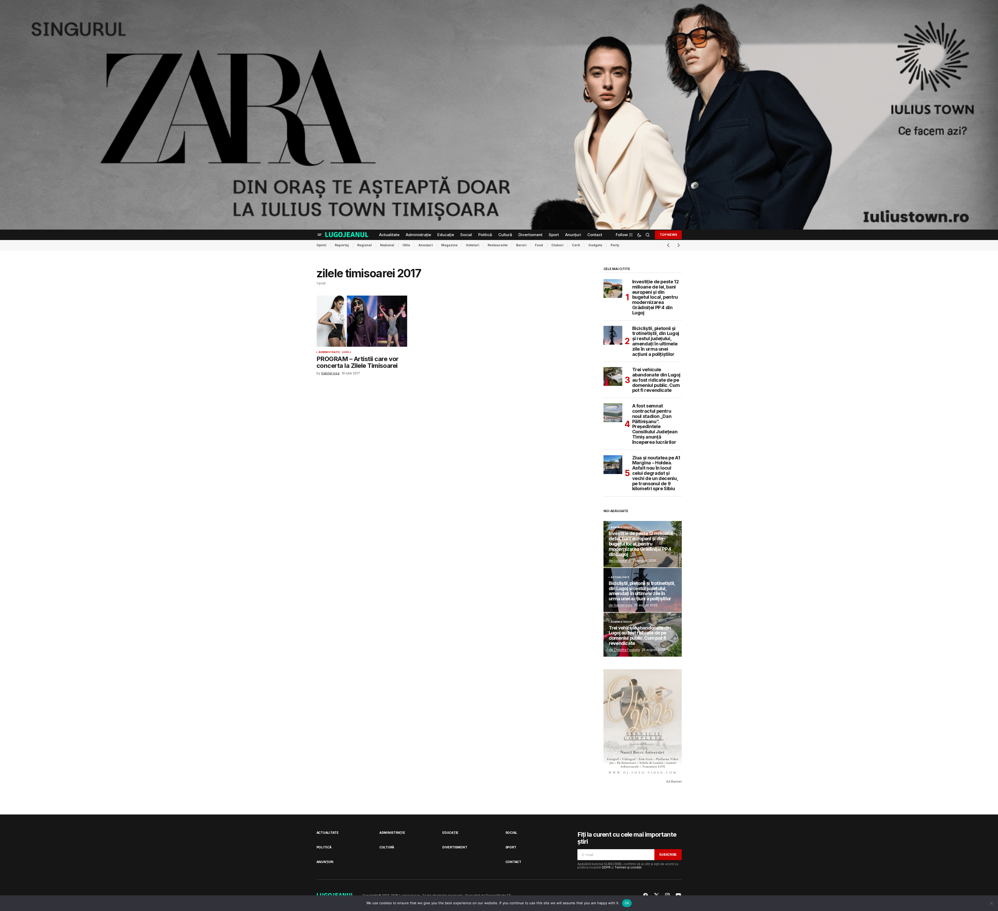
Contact (513, 862)
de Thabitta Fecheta (624, 650)
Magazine (449, 245)
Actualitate (620, 577)
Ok (627, 903)
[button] (319, 235)
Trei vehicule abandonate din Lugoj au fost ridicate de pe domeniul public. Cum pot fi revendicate (656, 380)
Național (387, 245)
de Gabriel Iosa (620, 605)
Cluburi (557, 245)
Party (615, 245)
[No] (991, 903)
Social (511, 833)
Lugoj (346, 352)
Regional (364, 245)
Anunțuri (426, 245)
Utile (406, 245)
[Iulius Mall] (499, 115)
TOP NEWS (668, 235)
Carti (576, 245)
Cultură (386, 847)
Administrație (329, 352)
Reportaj (342, 245)
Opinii (321, 245)
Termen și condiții (628, 867)
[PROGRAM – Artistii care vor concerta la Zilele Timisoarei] (361, 321)
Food (539, 245)
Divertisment (454, 847)
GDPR (606, 867)
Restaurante (498, 245)
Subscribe (668, 854)
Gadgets (595, 245)
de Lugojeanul (620, 560)
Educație (450, 833)
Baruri (521, 245)
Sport (510, 847)
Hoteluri (472, 245)
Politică (324, 847)
